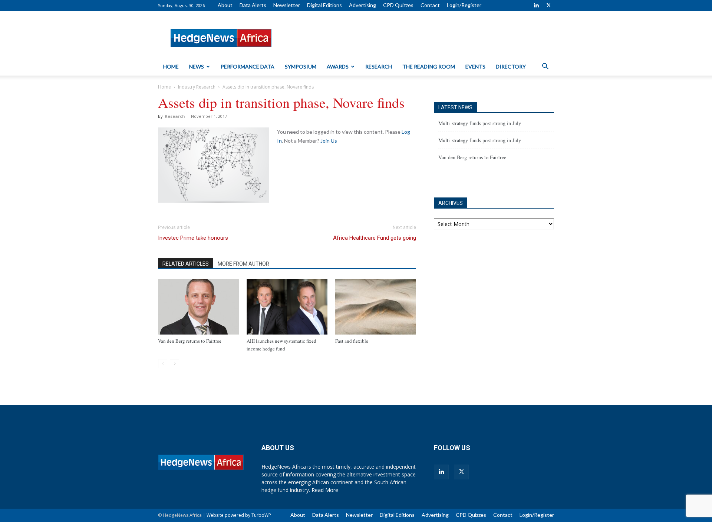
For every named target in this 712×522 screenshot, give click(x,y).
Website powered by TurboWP (239, 515)
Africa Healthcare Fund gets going (374, 238)
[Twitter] (548, 5)
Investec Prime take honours (193, 238)
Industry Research (196, 87)
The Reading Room (428, 66)
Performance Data (247, 66)
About (225, 5)
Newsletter (286, 5)
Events (475, 66)
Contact (430, 5)
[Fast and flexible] (375, 307)
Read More (325, 489)
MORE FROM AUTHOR (243, 264)
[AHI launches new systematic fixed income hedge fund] (287, 307)
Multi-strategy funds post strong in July (479, 123)
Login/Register (464, 5)
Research (378, 66)
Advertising (362, 5)
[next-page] (174, 363)
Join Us (328, 140)
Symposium (300, 66)
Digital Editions (324, 5)
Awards (338, 66)
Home (171, 66)
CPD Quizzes (398, 5)
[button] (545, 67)
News (196, 66)
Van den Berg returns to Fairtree (189, 341)
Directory (511, 66)
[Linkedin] (536, 5)
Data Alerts (253, 5)
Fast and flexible (351, 341)
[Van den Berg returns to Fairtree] (198, 307)
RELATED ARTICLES (185, 264)
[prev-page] (162, 363)
